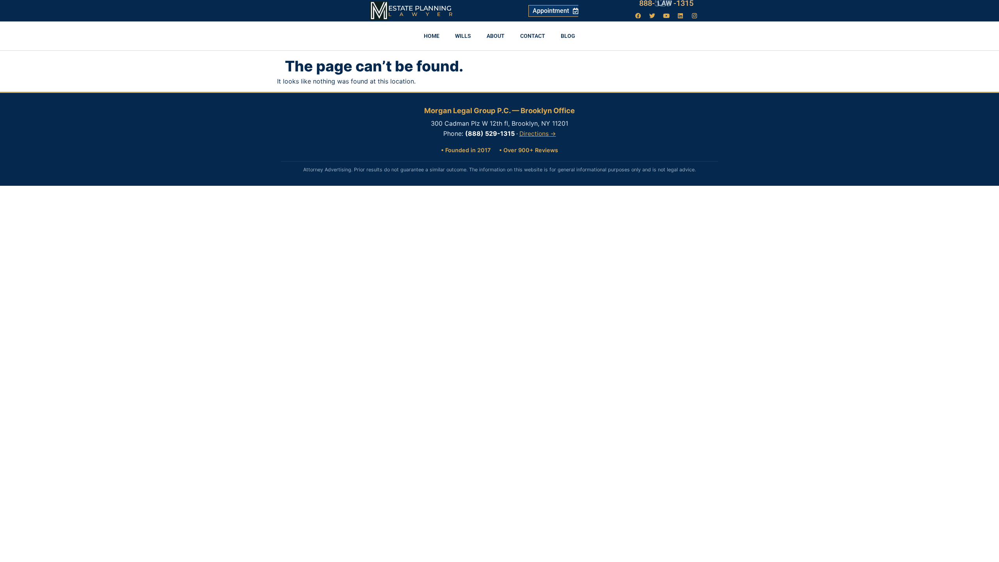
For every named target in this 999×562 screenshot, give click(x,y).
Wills (463, 36)
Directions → (537, 133)
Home (431, 36)
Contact (532, 36)
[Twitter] (652, 15)
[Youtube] (666, 15)
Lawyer (424, 14)
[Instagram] (694, 15)
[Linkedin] (680, 15)
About (496, 36)
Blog (568, 36)
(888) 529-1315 (490, 133)
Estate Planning (420, 8)
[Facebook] (638, 15)
